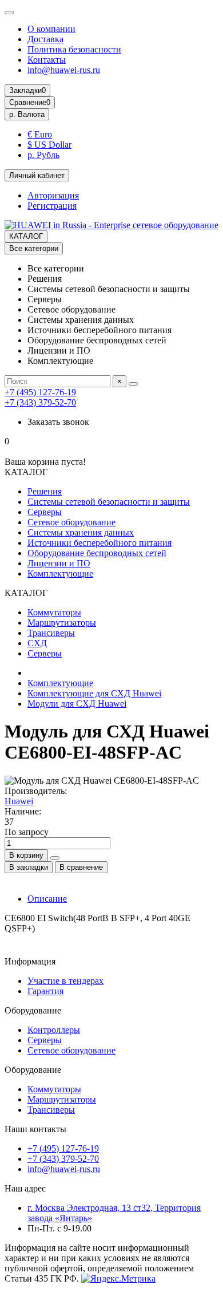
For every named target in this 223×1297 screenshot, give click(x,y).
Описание (47, 898)
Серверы (44, 512)
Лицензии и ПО (58, 563)
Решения (44, 491)
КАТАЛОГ (26, 236)
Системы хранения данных (80, 532)
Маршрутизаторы (61, 622)
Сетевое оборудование (71, 522)
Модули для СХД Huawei (76, 703)
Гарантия (45, 991)
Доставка (45, 39)
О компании (51, 29)
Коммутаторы (54, 612)
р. (27, 114)
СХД (37, 643)
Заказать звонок (58, 422)
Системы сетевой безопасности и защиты (108, 501)
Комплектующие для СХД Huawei (94, 693)
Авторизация (53, 195)
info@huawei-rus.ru (63, 70)
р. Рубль (43, 155)
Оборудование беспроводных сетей (96, 553)
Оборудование (33, 1010)
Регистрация (52, 205)
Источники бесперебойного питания (99, 543)
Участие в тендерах (65, 981)
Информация (30, 961)
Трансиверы (51, 633)
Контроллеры (53, 1030)
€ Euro (39, 134)
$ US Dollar (49, 144)
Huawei (19, 801)
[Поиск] (133, 384)
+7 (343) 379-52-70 (40, 402)
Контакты (46, 59)
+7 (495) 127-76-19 (40, 392)
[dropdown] (9, 12)
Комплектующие (60, 573)
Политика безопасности (74, 49)
